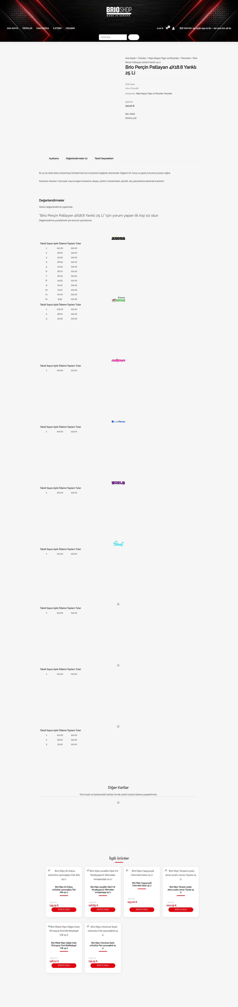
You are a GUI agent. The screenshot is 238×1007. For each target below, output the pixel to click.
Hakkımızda (42, 28)
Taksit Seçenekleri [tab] (104, 158)
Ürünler (27, 28)
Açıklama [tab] (54, 158)
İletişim (57, 28)
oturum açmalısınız (82, 220)
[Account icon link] (173, 28)
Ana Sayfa (12, 28)
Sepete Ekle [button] (64, 910)
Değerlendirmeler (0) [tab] (76, 158)
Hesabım (70, 28)
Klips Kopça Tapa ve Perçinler (163, 58)
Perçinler (186, 58)
